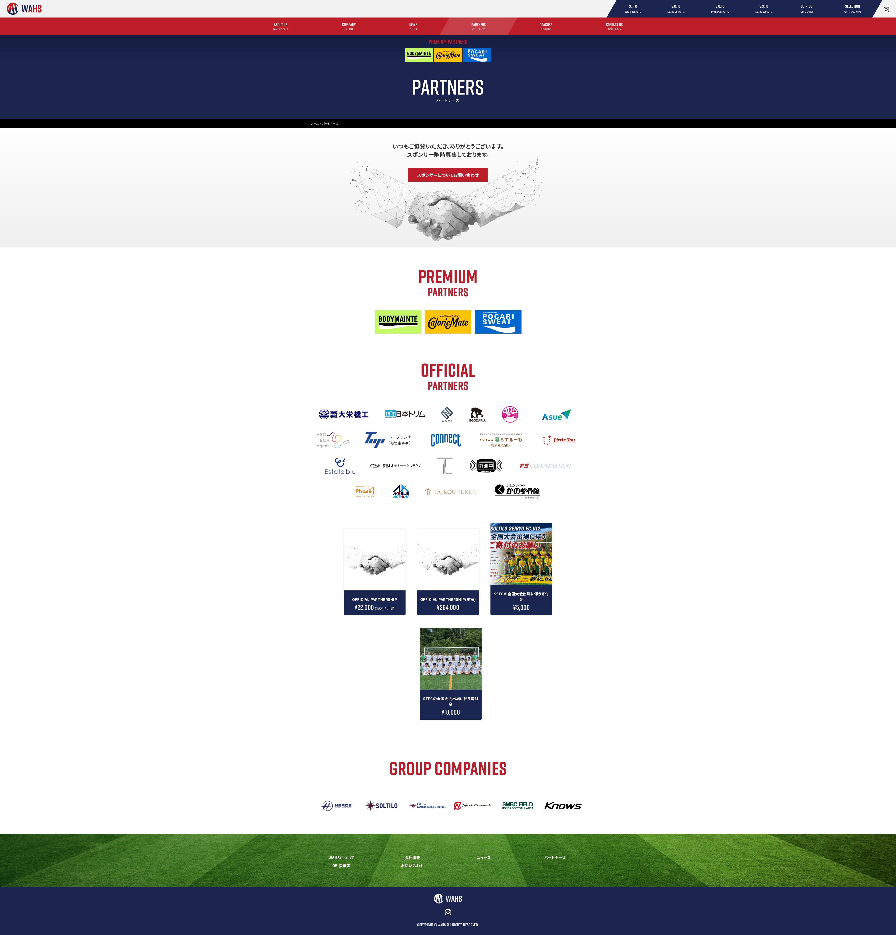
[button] (448, 175)
